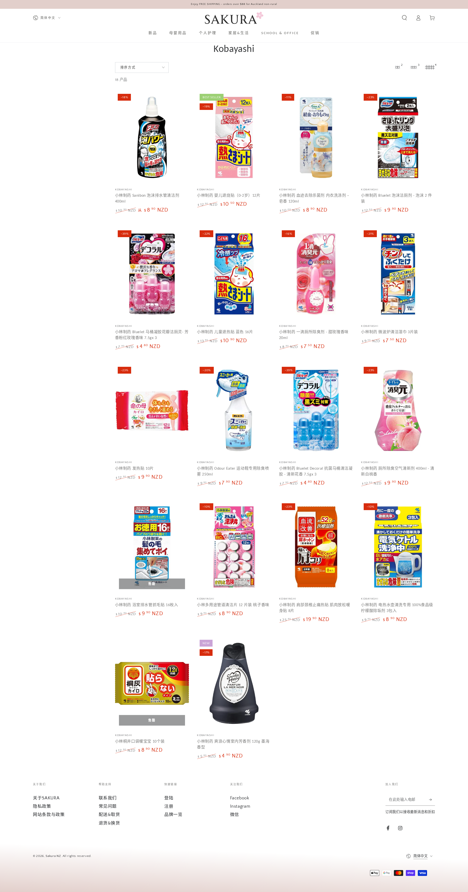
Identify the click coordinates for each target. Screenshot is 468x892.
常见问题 (108, 806)
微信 (234, 814)
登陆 (168, 798)
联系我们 (108, 798)
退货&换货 (109, 823)
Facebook (239, 798)
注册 (168, 806)
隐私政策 (42, 806)
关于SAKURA (46, 798)
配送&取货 (109, 814)
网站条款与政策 (49, 814)
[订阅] (432, 799)
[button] (404, 18)
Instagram (240, 806)
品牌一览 (173, 814)
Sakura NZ (53, 856)
